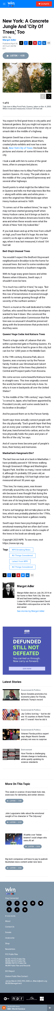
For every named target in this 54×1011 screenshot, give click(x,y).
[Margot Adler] (8, 590)
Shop (7, 944)
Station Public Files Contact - (17, 976)
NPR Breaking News (21, 550)
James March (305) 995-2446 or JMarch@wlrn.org (26, 981)
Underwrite (9, 938)
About (7, 921)
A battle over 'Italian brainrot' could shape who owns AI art (35, 838)
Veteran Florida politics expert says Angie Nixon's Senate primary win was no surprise (35, 736)
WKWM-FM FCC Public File (15, 963)
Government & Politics (31, 690)
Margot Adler (9, 40)
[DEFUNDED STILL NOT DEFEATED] (27, 651)
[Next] (48, 96)
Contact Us (9, 927)
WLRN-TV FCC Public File (15, 959)
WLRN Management (13, 983)
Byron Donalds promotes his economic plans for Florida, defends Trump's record (34, 697)
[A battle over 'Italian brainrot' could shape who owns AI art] (13, 839)
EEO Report (10, 971)
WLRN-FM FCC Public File (15, 961)
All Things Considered (22, 555)
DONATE (45, 4)
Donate (8, 932)
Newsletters (10, 949)
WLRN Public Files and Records (17, 966)
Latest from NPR (20, 561)
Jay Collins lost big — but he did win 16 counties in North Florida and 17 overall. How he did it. (35, 717)
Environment (26, 750)
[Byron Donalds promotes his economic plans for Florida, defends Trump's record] (11, 694)
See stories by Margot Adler (31, 611)
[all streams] (50, 1008)
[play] (4, 1007)
